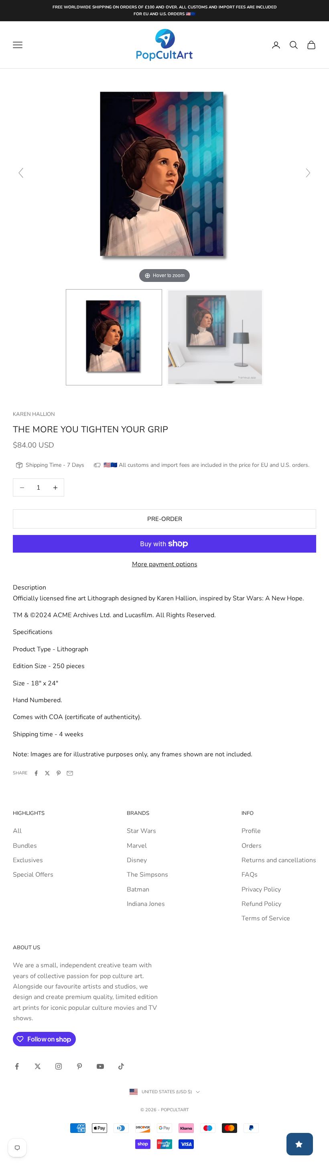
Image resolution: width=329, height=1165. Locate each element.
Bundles (25, 845)
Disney (137, 860)
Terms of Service (266, 918)
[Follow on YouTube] (100, 1066)
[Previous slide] (21, 173)
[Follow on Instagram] (59, 1066)
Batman (138, 889)
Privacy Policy (261, 889)
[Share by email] (70, 773)
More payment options (164, 564)
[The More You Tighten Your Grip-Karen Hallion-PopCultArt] (114, 337)
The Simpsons (147, 874)
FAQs (250, 874)
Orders (252, 845)
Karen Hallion (34, 414)
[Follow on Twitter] (38, 1066)
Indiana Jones (146, 904)
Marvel (137, 845)
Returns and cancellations (279, 860)
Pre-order (164, 519)
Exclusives (28, 860)
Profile (251, 831)
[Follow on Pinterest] (79, 1066)
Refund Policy (261, 904)
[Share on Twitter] (47, 773)
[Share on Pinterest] (58, 773)
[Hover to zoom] (164, 176)
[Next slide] (308, 173)
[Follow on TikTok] (121, 1066)
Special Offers (33, 874)
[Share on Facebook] (36, 773)
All (17, 831)
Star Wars (141, 831)
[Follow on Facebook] (17, 1066)
